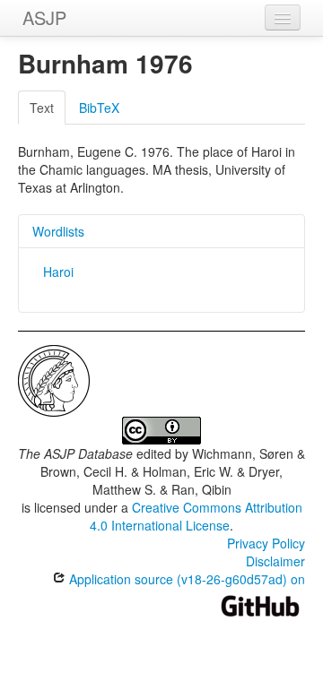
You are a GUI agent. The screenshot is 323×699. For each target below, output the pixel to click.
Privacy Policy (266, 543)
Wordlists (58, 231)
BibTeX (99, 107)
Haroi (58, 271)
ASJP (44, 17)
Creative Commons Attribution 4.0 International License (196, 516)
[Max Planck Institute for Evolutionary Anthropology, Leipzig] (54, 379)
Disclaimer (275, 561)
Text (42, 107)
